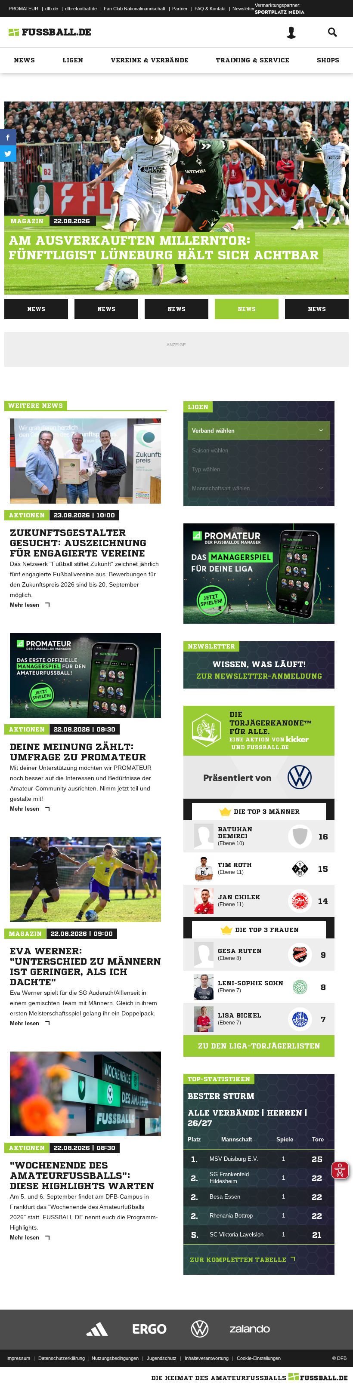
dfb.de (51, 8)
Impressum (18, 1358)
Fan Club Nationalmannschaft (134, 8)
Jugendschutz (161, 1358)
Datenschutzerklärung (61, 1358)
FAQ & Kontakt (210, 8)
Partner (180, 8)
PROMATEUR (23, 8)
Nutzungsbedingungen (115, 1358)
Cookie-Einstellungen (259, 1358)
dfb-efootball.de (81, 8)
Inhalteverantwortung (207, 1358)
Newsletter (243, 8)
